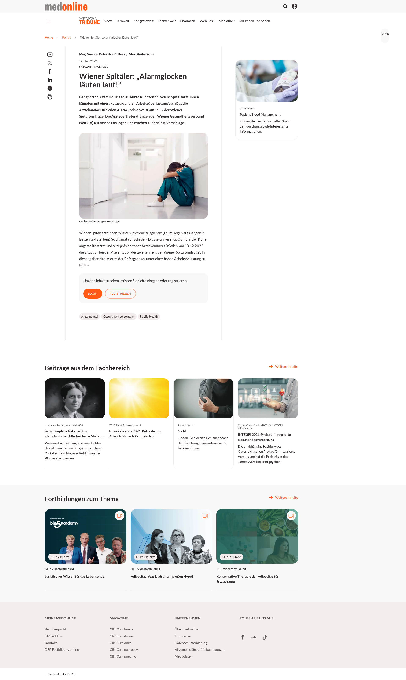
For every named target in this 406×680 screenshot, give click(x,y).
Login (93, 293)
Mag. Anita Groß (141, 54)
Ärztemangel (89, 316)
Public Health (149, 316)
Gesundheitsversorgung (118, 316)
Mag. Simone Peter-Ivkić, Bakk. (102, 54)
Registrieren (120, 293)
